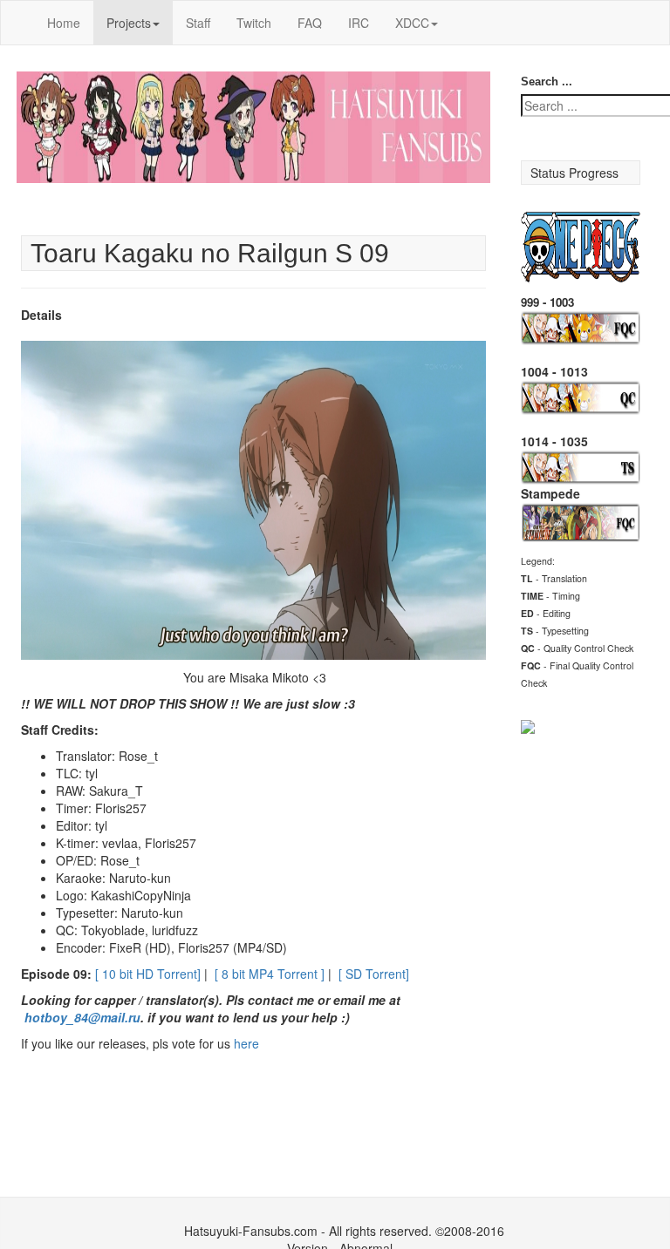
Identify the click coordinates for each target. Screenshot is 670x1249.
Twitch (253, 22)
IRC (358, 22)
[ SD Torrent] (373, 973)
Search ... (546, 81)
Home (63, 22)
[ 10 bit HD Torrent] (148, 973)
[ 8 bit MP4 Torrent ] (270, 973)
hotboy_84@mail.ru (82, 1017)
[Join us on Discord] (528, 725)
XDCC (412, 22)
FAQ (309, 22)
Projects (128, 22)
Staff (198, 22)
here (246, 1043)
